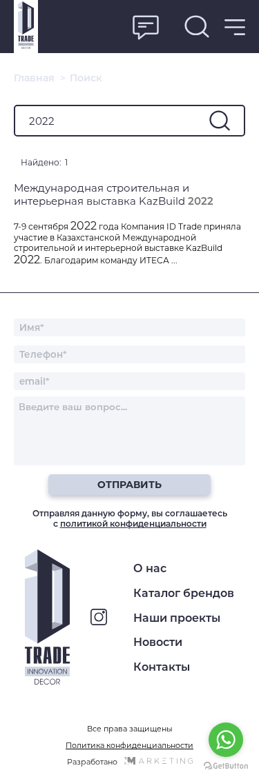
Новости (157, 642)
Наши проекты (176, 618)
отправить (129, 484)
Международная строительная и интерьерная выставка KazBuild (113, 194)
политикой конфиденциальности (133, 523)
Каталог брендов (183, 593)
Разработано (92, 762)
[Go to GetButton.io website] (226, 765)
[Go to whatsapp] (226, 739)
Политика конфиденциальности (129, 745)
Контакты (161, 667)
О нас (149, 568)
